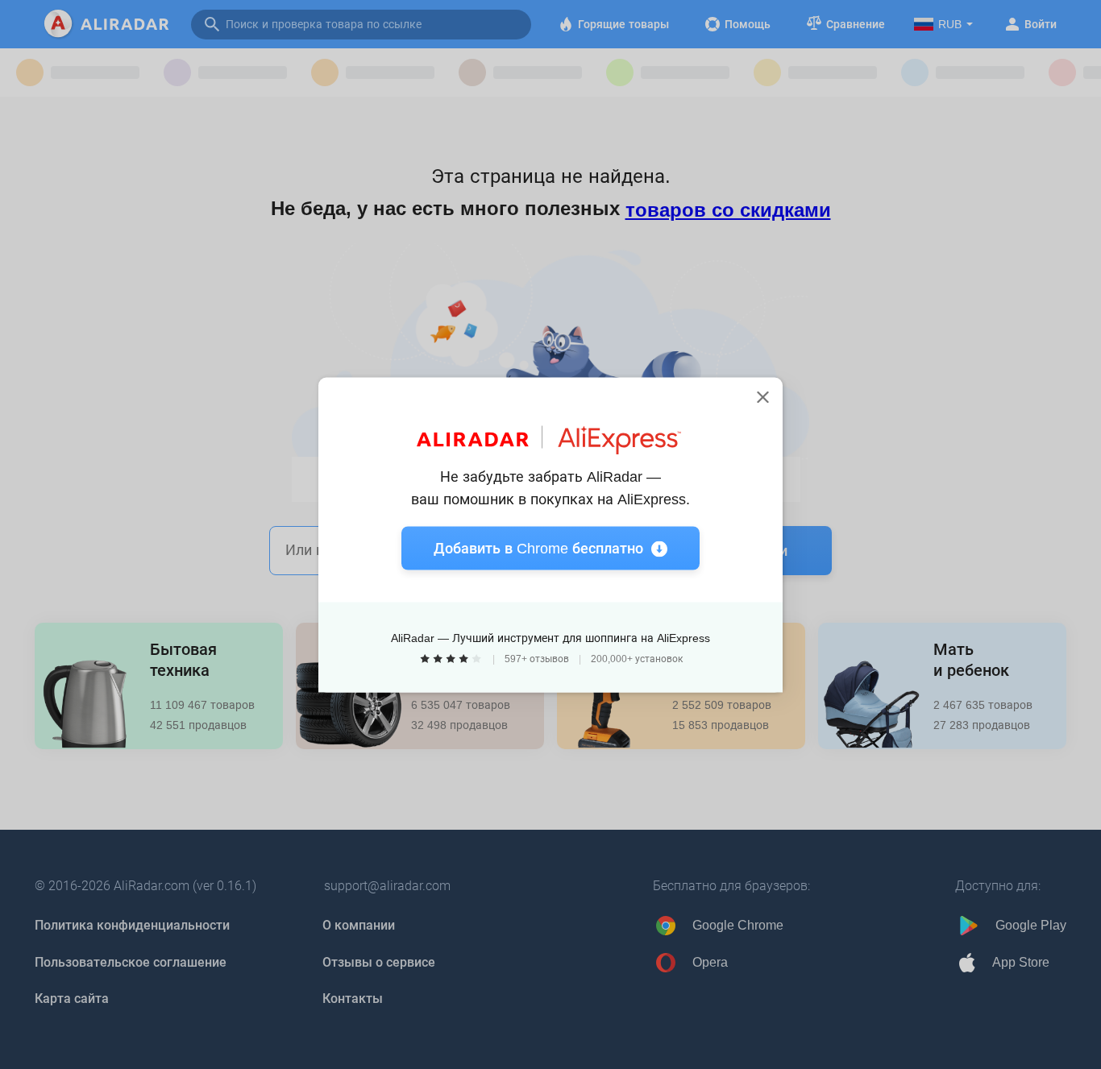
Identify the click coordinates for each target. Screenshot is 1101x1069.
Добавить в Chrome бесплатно (538, 548)
